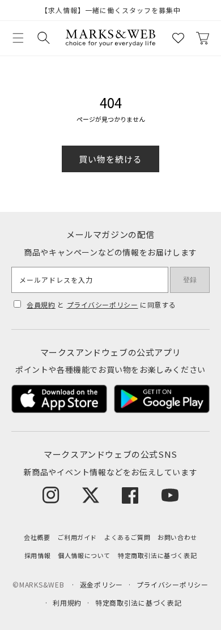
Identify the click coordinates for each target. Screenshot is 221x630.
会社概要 (37, 537)
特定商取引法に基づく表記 (157, 555)
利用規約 (67, 602)
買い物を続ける (110, 159)
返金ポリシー (101, 584)
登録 (190, 280)
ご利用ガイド (77, 537)
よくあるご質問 (127, 537)
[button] (18, 37)
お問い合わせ (177, 537)
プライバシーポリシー (102, 304)
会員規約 (41, 304)
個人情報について (84, 555)
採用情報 (37, 555)
